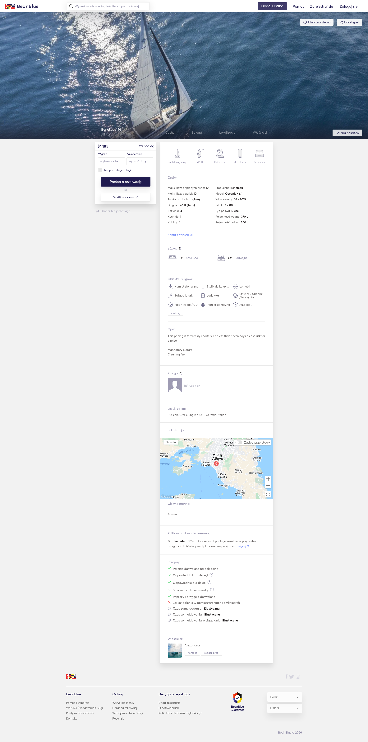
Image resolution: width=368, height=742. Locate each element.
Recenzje (118, 718)
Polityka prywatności (80, 713)
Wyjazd (102, 153)
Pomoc (298, 6)
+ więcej (175, 313)
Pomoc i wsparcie (77, 703)
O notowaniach (169, 708)
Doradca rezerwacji (125, 708)
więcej (242, 546)
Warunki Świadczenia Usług (84, 708)
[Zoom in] (268, 479)
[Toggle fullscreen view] (268, 494)
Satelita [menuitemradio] (171, 442)
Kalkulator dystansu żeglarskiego (180, 713)
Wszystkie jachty (123, 703)
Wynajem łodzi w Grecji (127, 713)
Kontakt (192, 652)
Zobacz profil (211, 652)
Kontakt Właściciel (180, 235)
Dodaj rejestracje (169, 703)
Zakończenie (134, 153)
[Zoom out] (268, 486)
